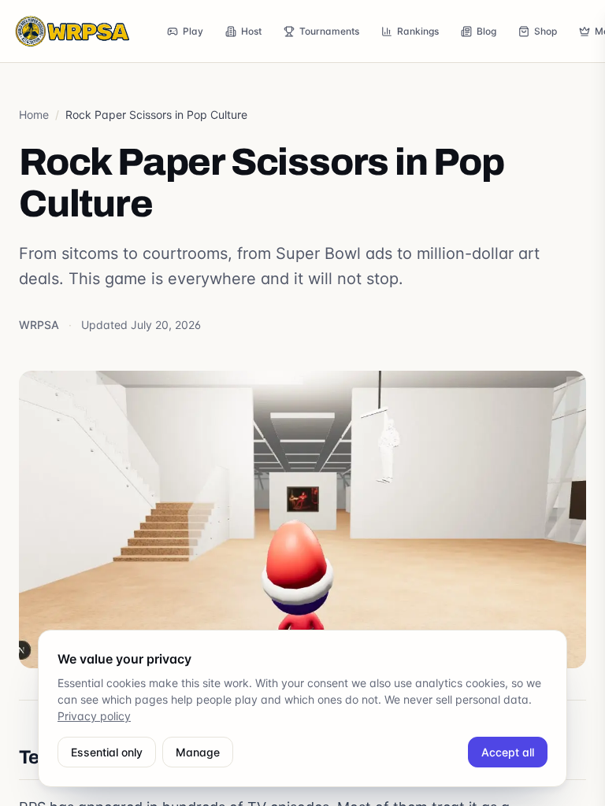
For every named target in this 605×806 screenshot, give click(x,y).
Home (34, 114)
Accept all (507, 752)
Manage (198, 752)
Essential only (107, 752)
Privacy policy (94, 716)
